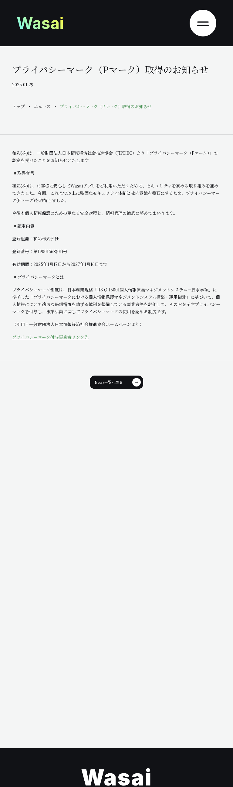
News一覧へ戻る (116, 382)
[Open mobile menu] (203, 23)
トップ (18, 106)
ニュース (42, 106)
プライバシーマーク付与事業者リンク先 (50, 337)
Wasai (40, 23)
